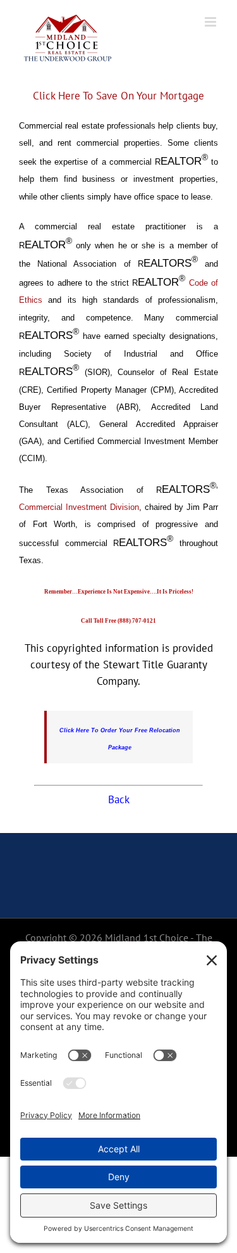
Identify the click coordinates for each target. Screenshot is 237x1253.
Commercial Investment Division (79, 507)
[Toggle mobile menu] (211, 22)
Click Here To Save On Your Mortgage (118, 96)
